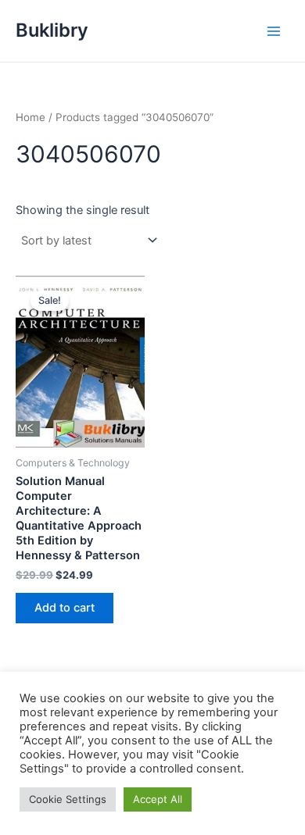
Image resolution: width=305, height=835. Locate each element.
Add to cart (64, 608)
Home (30, 117)
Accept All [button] (157, 799)
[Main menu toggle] (273, 30)
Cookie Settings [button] (67, 799)
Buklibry (52, 30)
